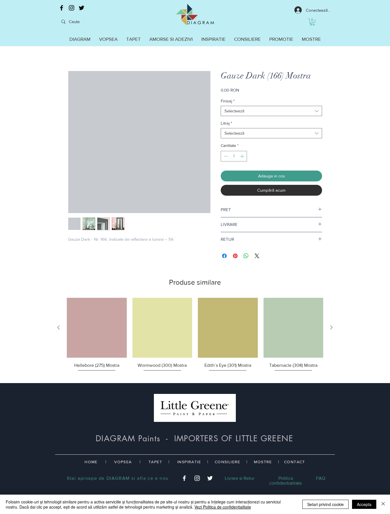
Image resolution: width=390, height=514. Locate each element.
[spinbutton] (234, 156)
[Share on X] (257, 255)
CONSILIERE (227, 462)
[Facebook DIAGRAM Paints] (61, 7)
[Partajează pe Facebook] (224, 255)
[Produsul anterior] (58, 327)
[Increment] (242, 156)
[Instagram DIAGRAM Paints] (71, 7)
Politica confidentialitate (285, 480)
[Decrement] (225, 156)
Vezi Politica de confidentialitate (222, 507)
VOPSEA (123, 462)
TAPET (155, 462)
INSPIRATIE (189, 462)
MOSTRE (263, 462)
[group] (195, 338)
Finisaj (228, 100)
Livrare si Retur (239, 478)
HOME (91, 462)
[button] (312, 21)
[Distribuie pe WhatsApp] (246, 255)
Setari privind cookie (325, 504)
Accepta (364, 504)
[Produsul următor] (331, 327)
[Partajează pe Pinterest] (235, 255)
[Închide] (383, 504)
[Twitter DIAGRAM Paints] (81, 7)
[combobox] (271, 111)
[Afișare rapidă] (97, 328)
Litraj (226, 123)
